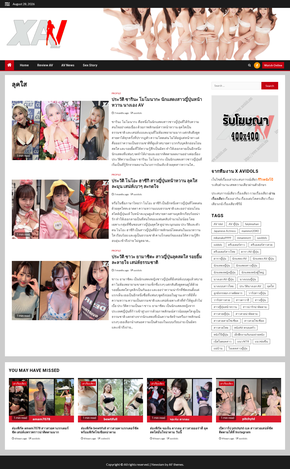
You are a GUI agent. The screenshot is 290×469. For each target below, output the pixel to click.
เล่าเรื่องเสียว (19, 383)
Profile (116, 93)
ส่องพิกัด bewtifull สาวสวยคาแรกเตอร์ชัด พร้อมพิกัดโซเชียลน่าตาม (109, 430)
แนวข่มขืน (261, 341)
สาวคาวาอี (242, 300)
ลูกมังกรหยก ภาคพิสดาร (228, 293)
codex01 (105, 438)
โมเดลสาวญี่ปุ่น (237, 348)
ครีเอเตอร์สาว (236, 244)
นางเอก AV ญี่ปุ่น (224, 279)
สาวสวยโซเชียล (254, 320)
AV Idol (218, 224)
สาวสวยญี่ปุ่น (222, 313)
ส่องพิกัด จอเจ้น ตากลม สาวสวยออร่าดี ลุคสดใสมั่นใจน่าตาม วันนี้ (179, 430)
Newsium (157, 464)
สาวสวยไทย (221, 327)
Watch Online (273, 65)
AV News (67, 65)
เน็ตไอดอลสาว (222, 341)
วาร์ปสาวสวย (222, 300)
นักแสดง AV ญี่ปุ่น (263, 258)
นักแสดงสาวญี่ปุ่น (246, 265)
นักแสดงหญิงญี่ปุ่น (225, 272)
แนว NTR (243, 341)
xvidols (218, 244)
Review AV (45, 65)
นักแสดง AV (239, 258)
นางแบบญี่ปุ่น (248, 279)
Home (24, 65)
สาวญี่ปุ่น (260, 300)
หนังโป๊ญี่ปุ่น (221, 334)
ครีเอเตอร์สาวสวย (261, 244)
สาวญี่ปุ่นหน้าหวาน (225, 307)
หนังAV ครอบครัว (244, 327)
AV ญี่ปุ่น (234, 224)
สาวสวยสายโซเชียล (226, 320)
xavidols (137, 113)
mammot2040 (250, 231)
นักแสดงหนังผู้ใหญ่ (252, 272)
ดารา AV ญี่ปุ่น (250, 251)
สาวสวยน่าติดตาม (247, 313)
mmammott (244, 237)
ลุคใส (270, 286)
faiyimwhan (252, 224)
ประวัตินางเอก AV (250, 286)
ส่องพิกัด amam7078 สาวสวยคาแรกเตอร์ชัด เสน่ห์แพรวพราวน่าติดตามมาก (40, 430)
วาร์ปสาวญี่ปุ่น (257, 293)
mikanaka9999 (222, 237)
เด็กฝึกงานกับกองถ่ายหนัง (249, 334)
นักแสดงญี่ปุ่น (222, 265)
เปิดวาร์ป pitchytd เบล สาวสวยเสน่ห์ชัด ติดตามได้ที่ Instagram (246, 430)
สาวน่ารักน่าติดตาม (255, 307)
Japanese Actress (225, 231)
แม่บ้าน (218, 348)
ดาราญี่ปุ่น (220, 258)
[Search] (249, 65)
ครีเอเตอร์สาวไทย (224, 251)
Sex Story (90, 65)
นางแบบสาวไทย (224, 286)
